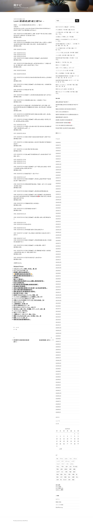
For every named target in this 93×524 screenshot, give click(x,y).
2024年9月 (58, 205)
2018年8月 (58, 398)
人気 (70, 466)
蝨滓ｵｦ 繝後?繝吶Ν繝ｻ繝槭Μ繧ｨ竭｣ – (23, 289)
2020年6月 (58, 344)
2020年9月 (58, 336)
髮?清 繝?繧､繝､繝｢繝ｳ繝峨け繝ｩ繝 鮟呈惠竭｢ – (26, 284)
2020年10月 (58, 333)
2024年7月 (58, 210)
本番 (73, 474)
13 (67, 438)
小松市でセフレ (18, 262)
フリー (63, 464)
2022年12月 (58, 262)
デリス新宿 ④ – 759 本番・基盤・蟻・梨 (65, 29)
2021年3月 (58, 319)
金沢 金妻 (58, 484)
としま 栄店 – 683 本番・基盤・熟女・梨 (65, 55)
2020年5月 (58, 346)
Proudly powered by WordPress (20, 520)
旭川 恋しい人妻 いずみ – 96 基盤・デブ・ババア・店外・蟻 (29, 309)
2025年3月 (58, 188)
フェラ (58, 464)
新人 (65, 474)
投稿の (58, 502)
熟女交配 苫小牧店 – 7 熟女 (21, 293)
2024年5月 (58, 216)
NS (16, 329)
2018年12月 (58, 393)
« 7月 (60, 448)
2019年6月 (58, 376)
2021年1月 (58, 325)
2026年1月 (58, 161)
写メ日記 (75, 466)
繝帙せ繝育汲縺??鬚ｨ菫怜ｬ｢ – (62, 102)
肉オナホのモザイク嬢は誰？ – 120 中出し (65, 26)
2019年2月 (58, 387)
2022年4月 (58, 284)
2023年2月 (58, 257)
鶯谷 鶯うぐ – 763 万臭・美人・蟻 (63, 62)
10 (56, 438)
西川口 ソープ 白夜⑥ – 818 (62, 65)
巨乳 (66, 471)
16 (78, 438)
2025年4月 (58, 186)
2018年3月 (58, 412)
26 (64, 443)
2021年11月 (58, 297)
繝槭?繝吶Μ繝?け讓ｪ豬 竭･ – (62, 117)
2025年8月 (58, 175)
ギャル (75, 458)
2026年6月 (58, 148)
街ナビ (18, 5)
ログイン (58, 499)
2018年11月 (58, 396)
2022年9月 (58, 270)
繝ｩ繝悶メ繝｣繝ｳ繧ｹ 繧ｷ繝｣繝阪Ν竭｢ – (64, 120)
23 (78, 441)
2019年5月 (58, 379)
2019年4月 (58, 382)
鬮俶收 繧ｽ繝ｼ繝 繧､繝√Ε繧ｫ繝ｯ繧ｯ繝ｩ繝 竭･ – (66, 109)
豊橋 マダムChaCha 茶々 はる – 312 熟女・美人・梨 (27, 316)
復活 (74, 471)
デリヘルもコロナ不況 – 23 (21, 270)
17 (56, 441)
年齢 (70, 471)
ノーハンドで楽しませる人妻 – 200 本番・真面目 (67, 52)
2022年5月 (58, 281)
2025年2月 (58, 191)
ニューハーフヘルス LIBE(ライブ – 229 (24, 298)
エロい (66, 458)
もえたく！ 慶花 (59, 489)
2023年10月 (58, 235)
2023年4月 (58, 251)
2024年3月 (58, 221)
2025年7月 (58, 177)
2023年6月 (58, 246)
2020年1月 (58, 357)
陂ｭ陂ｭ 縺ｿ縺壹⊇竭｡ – (19, 282)
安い (62, 471)
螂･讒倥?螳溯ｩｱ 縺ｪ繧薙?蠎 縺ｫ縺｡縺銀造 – (66, 128)
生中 (61, 477)
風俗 (73, 479)
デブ (62, 461)
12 (64, 438)
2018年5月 (58, 406)
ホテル (71, 464)
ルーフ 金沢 (58, 486)
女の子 (58, 471)
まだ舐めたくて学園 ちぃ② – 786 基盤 (64, 36)
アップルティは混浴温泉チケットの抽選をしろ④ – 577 (28, 296)
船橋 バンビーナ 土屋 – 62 (20, 317)
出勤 (61, 469)
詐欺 (69, 479)
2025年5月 (58, 183)
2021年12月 (58, 295)
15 (74, 438)
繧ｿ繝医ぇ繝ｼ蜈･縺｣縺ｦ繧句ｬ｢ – (22, 272)
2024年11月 (58, 199)
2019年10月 (58, 366)
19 (64, 441)
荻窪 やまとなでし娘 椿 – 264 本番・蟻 (65, 89)
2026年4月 (58, 153)
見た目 (64, 479)
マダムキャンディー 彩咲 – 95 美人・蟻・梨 (25, 268)
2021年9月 (58, 303)
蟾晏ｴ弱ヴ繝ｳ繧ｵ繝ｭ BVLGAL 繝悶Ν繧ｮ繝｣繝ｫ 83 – (67, 114)
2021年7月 (58, 308)
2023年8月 (58, 240)
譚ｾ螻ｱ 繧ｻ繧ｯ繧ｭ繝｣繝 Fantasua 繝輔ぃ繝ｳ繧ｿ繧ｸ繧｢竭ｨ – (29, 281)
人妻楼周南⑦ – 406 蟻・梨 (21, 303)
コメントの (59, 504)
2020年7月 (58, 341)
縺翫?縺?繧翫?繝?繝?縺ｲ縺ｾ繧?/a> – (24, 275)
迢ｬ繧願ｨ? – (17, 277)
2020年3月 (58, 352)
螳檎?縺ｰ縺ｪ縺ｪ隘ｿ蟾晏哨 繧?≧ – (22, 319)
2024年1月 (58, 227)
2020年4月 (58, 349)
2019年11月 (58, 363)
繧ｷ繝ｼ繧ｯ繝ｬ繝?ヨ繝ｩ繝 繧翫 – (63, 122)
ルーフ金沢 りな (59, 488)
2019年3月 (58, 385)
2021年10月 (58, 300)
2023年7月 (58, 243)
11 (60, 438)
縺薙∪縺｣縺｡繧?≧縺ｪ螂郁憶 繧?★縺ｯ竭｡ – (25, 291)
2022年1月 (58, 292)
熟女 (58, 477)
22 (74, 441)
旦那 (69, 474)
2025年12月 (58, 164)
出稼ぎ (65, 469)
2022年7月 (58, 276)
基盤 (74, 469)
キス (71, 458)
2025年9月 (58, 172)
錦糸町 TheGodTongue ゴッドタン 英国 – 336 (26, 295)
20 (67, 441)
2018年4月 (58, 409)
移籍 (65, 477)
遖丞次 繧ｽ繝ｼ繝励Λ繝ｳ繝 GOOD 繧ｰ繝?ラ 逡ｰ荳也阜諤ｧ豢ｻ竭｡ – (31, 288)
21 (71, 441)
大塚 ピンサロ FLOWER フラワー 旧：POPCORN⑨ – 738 (29, 300)
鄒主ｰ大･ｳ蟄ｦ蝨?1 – (19, 279)
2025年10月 (58, 169)
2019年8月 (58, 371)
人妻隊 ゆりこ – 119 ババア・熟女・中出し (25, 314)
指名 (61, 474)
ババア (72, 461)
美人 (77, 477)
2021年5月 (58, 314)
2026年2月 (58, 158)
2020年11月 (58, 330)
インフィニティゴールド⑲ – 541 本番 (64, 70)
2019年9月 (58, 368)
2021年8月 (58, 306)
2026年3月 (58, 156)
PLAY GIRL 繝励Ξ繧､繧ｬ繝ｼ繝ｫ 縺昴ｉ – (65, 125)
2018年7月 (58, 401)
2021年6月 (58, 311)
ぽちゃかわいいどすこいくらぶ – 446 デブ (25, 307)
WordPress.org (59, 507)
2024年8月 (58, 208)
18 (60, 441)
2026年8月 (58, 142)
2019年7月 (58, 374)
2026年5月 (58, 150)
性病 (58, 474)
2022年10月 (58, 267)
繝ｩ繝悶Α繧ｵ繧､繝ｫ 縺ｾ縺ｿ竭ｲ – (24, 274)
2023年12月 (58, 229)
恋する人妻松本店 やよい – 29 (21, 305)
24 (56, 443)
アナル (61, 458)
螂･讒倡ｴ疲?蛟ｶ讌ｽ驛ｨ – (20, 286)
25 (60, 443)
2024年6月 (58, 213)
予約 (62, 466)
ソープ (58, 461)
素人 (69, 477)
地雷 (70, 469)
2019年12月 (58, 360)
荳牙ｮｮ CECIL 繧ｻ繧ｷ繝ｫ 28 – (62, 111)
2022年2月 (58, 289)
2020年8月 (58, 338)
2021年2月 (58, 322)
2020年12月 (58, 327)
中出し (58, 466)
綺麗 (73, 477)
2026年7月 (58, 145)
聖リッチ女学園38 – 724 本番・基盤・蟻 (65, 73)
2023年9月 (58, 237)
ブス (67, 464)
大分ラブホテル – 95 (19, 302)
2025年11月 (58, 167)
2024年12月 (58, 197)
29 (74, 443)
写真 (58, 469)
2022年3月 (58, 287)
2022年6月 (58, 278)
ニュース (17, 327)
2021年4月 (58, 316)
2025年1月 (58, 194)
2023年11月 (58, 232)
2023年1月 (58, 259)
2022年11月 (58, 265)
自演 (58, 479)
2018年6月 (58, 404)
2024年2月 (58, 224)
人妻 (66, 466)
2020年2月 (58, 355)
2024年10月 (58, 202)
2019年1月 (58, 390)
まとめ (57, 423)
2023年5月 (58, 248)
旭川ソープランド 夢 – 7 (20, 312)
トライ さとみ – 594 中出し (21, 310)
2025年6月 (58, 180)
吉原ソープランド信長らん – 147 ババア (65, 67)
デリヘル (67, 461)
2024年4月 (58, 218)
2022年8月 (58, 273)
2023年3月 (58, 254)
